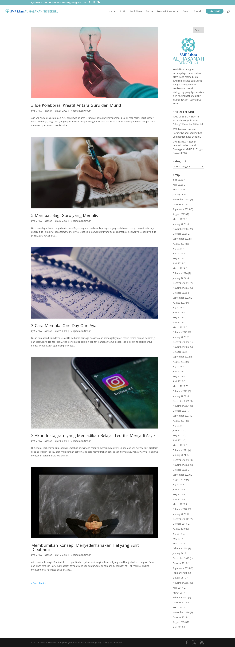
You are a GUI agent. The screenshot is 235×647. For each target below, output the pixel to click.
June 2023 (178, 312)
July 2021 (177, 425)
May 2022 (178, 376)
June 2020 (178, 489)
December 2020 (181, 459)
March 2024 (179, 268)
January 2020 (179, 513)
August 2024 (179, 243)
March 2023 (179, 327)
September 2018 (181, 568)
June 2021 (178, 430)
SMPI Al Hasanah (43, 110)
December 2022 (181, 341)
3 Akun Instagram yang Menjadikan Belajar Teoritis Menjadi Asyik (93, 435)
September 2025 (181, 209)
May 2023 (178, 317)
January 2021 (179, 454)
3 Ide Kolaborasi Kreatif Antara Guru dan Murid (76, 105)
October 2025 (180, 204)
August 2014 (179, 622)
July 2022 (177, 366)
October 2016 (180, 602)
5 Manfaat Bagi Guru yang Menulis (64, 215)
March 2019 (179, 543)
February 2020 (180, 509)
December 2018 (181, 558)
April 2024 (178, 263)
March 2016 (179, 607)
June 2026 (178, 179)
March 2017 (179, 592)
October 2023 (180, 292)
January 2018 (179, 577)
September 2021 (181, 415)
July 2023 (177, 307)
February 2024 (180, 273)
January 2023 (179, 337)
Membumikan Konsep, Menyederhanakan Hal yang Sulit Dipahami (85, 547)
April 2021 (178, 440)
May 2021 (178, 435)
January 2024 (179, 278)
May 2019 (178, 538)
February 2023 (180, 332)
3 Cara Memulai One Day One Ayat (64, 325)
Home (112, 11)
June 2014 (178, 626)
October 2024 (180, 233)
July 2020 (177, 484)
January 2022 (179, 396)
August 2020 (179, 479)
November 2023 (181, 287)
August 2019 (179, 528)
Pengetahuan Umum (80, 110)
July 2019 (177, 533)
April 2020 (178, 499)
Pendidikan (135, 11)
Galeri (186, 11)
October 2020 (180, 469)
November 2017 (181, 582)
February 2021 (180, 450)
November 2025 (181, 199)
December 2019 (181, 518)
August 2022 (179, 361)
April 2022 (178, 381)
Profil (122, 11)
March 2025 (179, 219)
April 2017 (178, 587)
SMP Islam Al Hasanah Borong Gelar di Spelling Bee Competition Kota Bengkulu (187, 133)
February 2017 (180, 597)
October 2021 (180, 410)
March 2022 (179, 386)
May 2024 (178, 258)
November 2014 (181, 612)
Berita (149, 11)
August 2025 (179, 214)
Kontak (197, 11)
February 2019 (180, 548)
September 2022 (181, 356)
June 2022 (178, 371)
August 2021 (179, 420)
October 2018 (180, 563)
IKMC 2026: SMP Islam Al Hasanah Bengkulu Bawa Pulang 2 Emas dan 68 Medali (188, 120)
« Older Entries (38, 583)
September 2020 (181, 474)
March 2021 (179, 445)
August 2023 (179, 302)
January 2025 (179, 224)
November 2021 (181, 405)
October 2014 (180, 617)
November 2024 (181, 228)
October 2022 (180, 351)
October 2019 (180, 523)
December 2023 (181, 282)
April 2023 (178, 322)
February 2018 (180, 572)
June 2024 (178, 253)
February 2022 (180, 391)
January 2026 (179, 194)
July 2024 (177, 248)
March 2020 (179, 504)
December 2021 (181, 400)
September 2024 (181, 238)
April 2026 (178, 184)
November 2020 (181, 464)
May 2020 (178, 494)
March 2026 (179, 189)
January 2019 (179, 553)
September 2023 (181, 297)
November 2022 (181, 346)
